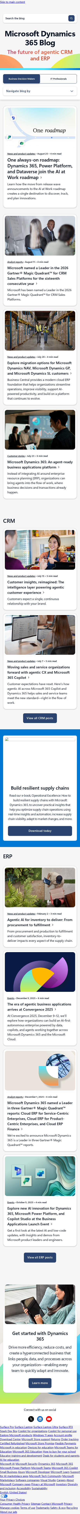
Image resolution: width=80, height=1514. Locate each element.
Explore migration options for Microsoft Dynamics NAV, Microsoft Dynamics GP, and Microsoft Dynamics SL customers (39, 368)
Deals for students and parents (61, 1455)
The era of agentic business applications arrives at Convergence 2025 (39, 1006)
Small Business (8, 1472)
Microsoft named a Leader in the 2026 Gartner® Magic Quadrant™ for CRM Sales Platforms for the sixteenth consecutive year (37, 276)
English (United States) (13, 1492)
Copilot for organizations (32, 1431)
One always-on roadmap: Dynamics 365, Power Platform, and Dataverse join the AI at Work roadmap (40, 168)
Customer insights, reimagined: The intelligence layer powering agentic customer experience (35, 587)
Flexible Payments (65, 1443)
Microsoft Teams (41, 1467)
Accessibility (24, 1488)
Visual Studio (48, 1480)
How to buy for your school (59, 1451)
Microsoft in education (13, 1447)
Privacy (68, 1503)
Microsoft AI (7, 1463)
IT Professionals (58, 78)
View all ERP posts (40, 1257)
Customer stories (16, 456)
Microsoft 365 (64, 1463)
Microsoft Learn (60, 1472)
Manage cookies (9, 1507)
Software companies (28, 1480)
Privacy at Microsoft (43, 1484)
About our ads (8, 1511)
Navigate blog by (18, 91)
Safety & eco (58, 1507)
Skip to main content (12, 2)
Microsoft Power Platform (15, 1467)
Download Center (10, 1439)
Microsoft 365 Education (27, 1451)
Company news (21, 1484)
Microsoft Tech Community (45, 1476)
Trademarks (43, 1507)
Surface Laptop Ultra (45, 1427)
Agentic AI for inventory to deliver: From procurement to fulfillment (39, 922)
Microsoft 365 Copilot (65, 1467)
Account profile (63, 1435)
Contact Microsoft (52, 1503)
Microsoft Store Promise (39, 1443)
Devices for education (41, 1447)
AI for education (9, 1459)
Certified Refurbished (12, 1443)
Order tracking (69, 1439)
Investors (61, 1484)
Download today (40, 831)
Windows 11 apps (43, 1435)
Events (11, 998)
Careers (61, 1480)
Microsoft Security (26, 1463)
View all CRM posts (40, 718)
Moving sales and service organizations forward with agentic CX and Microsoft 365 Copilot (38, 672)
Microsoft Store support (36, 1439)
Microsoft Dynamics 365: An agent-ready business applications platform (40, 464)
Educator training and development (21, 1455)
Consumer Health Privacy (15, 1503)
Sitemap (36, 1503)
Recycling (72, 1507)
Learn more (40, 1383)
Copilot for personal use (62, 1431)
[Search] (71, 18)
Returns (55, 1439)
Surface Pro (7, 1427)
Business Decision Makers (22, 78)
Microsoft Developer (38, 1472)
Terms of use (27, 1507)
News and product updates (21, 153)
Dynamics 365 (46, 1463)
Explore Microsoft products (16, 1435)
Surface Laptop (24, 1427)
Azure (21, 1472)
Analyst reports (15, 262)
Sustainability (39, 1488)
